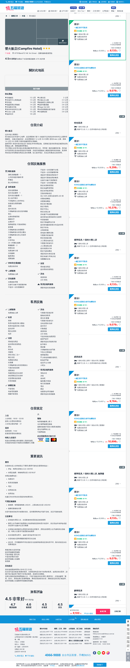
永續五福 (58, 619)
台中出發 (64, 11)
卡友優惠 (87, 638)
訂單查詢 (93, 2)
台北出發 (42, 11)
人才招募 (71, 619)
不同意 (52, 666)
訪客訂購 (118, 611)
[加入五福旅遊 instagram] (108, 652)
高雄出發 (53, 11)
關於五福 (32, 619)
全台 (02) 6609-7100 (75, 644)
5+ (121, 584)
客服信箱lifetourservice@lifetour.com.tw (103, 633)
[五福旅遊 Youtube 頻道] (103, 652)
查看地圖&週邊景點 (45, 53)
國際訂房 (14, 16)
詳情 (117, 16)
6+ (121, 116)
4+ (121, 467)
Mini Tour (82, 10)
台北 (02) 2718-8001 (75, 632)
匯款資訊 (87, 635)
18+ (121, 233)
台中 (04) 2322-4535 (60, 638)
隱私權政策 (84, 619)
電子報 (86, 640)
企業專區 (102, 2)
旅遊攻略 (83, 2)
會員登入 (120, 2)
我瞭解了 (100, 665)
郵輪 (113, 10)
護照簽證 (87, 632)
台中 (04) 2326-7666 (75, 635)
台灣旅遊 (106, 11)
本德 (23, 16)
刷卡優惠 (89, 613)
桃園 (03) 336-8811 (46, 635)
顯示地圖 (36, 89)
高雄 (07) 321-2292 (75, 638)
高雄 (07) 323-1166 (46, 643)
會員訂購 (103, 611)
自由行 (73, 10)
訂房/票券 (97, 11)
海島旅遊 (120, 11)
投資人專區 (45, 619)
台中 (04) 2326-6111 (46, 638)
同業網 (111, 2)
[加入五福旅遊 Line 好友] (99, 652)
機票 (89, 11)
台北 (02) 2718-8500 (60, 632)
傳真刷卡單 (88, 643)
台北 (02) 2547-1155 (46, 632)
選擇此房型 (114, 55)
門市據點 (19, 2)
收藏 (8, 53)
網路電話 (10, 2)
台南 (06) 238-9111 (46, 640)
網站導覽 (97, 619)
